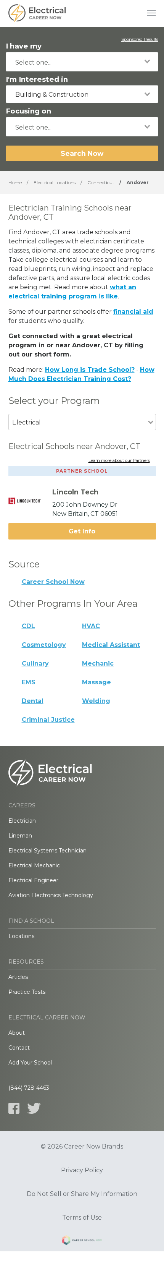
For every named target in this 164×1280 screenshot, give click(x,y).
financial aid (133, 311)
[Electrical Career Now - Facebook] (13, 1108)
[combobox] (82, 61)
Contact (19, 1047)
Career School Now (53, 581)
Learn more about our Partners (119, 461)
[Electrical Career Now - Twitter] (34, 1108)
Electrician (22, 820)
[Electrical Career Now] (37, 13)
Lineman (20, 835)
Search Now (82, 153)
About (16, 1032)
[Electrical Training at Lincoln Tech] (30, 501)
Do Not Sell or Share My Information (82, 1194)
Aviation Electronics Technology (50, 895)
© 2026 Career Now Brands (82, 1146)
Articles (18, 977)
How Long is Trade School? (90, 369)
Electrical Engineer (33, 880)
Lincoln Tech (75, 492)
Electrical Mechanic (34, 865)
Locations (21, 936)
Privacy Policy (82, 1170)
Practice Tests (26, 991)
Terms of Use (82, 1217)
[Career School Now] (82, 1241)
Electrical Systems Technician (47, 850)
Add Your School (30, 1062)
